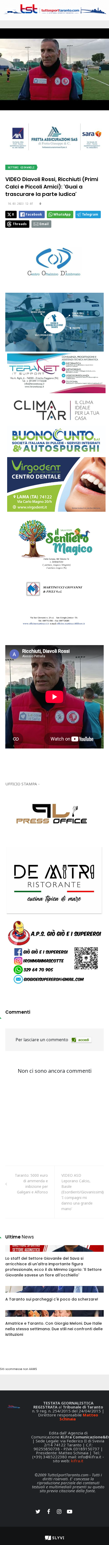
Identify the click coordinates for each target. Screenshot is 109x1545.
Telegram (90, 214)
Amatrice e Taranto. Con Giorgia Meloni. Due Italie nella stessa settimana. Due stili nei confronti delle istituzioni (54, 1329)
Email (44, 224)
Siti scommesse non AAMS (18, 1369)
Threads (20, 224)
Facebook (34, 214)
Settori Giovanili (21, 167)
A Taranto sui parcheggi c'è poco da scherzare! (51, 1299)
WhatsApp (62, 214)
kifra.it (77, 1460)
